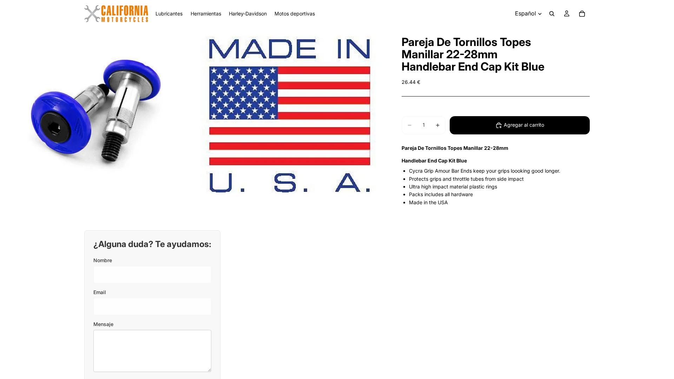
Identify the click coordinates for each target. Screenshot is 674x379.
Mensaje (103, 324)
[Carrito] (582, 13)
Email (99, 292)
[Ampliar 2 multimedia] (289, 115)
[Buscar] (552, 13)
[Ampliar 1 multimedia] (96, 115)
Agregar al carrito (524, 125)
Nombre (102, 260)
